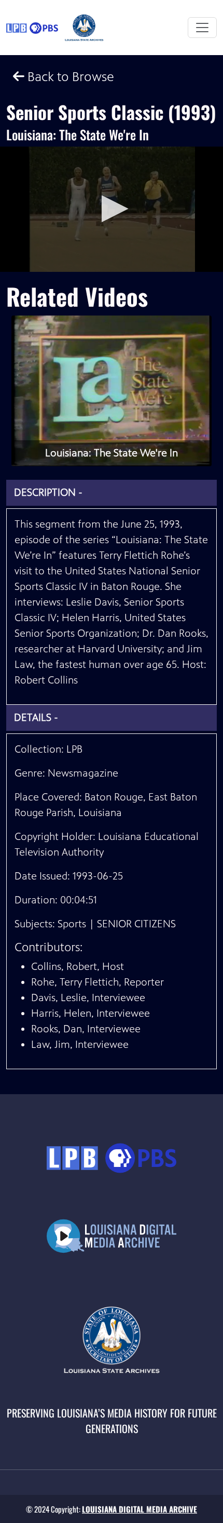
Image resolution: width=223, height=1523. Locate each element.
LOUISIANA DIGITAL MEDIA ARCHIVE (139, 1509)
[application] (111, 209)
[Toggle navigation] (202, 27)
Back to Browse (69, 76)
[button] (112, 209)
